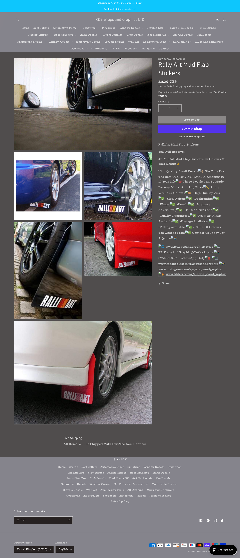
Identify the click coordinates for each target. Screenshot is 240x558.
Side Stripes (96, 472)
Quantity (163, 101)
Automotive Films (112, 467)
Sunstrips (134, 467)
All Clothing (135, 490)
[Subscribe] (68, 520)
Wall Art (91, 490)
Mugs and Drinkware (161, 490)
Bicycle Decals (73, 490)
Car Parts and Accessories (131, 484)
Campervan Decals (73, 484)
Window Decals (154, 467)
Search (73, 467)
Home (62, 467)
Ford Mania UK (119, 478)
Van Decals (163, 478)
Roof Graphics (139, 472)
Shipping (181, 86)
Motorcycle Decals (164, 484)
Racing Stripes (117, 472)
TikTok (141, 495)
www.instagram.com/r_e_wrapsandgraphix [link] (190, 269)
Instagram (126, 495)
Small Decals (161, 472)
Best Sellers (89, 467)
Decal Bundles (76, 478)
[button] (17, 19)
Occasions (73, 495)
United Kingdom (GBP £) (32, 549)
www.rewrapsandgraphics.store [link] (189, 246)
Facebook (109, 495)
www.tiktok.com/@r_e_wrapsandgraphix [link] (196, 274)
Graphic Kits (76, 472)
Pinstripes (174, 467)
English (63, 549)
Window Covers (99, 484)
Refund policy (120, 501)
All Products (91, 495)
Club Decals (98, 478)
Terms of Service (160, 495)
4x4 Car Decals (142, 478)
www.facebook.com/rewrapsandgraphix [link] (188, 263)
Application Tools (112, 490)
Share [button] (166, 283)
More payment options (192, 136)
